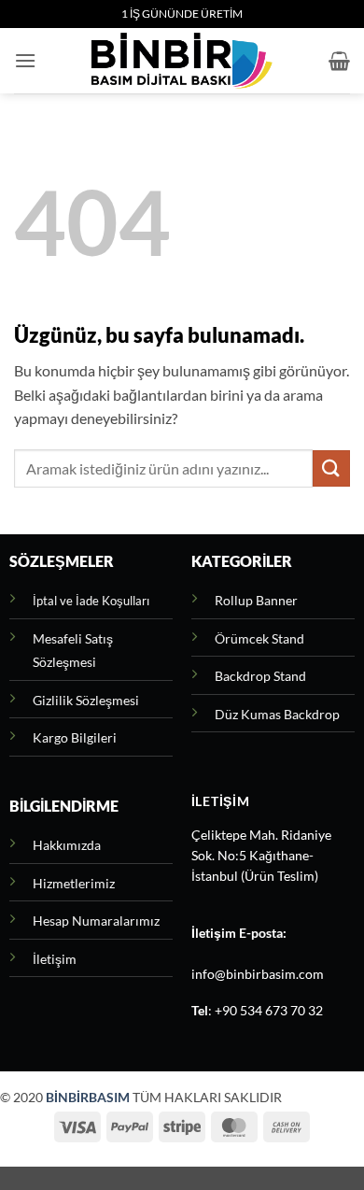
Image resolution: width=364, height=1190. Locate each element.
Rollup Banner (256, 600)
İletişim (55, 959)
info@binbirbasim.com (257, 974)
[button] (25, 60)
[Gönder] (331, 468)
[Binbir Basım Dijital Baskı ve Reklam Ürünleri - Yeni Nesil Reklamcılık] (182, 61)
